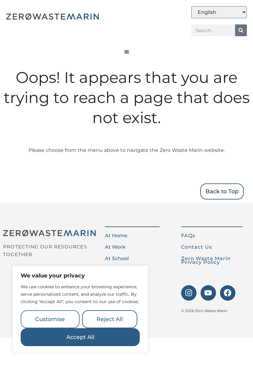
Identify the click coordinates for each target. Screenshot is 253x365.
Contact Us (196, 247)
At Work (115, 247)
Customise (50, 319)
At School (117, 258)
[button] (126, 51)
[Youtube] (208, 293)
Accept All (80, 337)
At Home (116, 235)
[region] (80, 309)
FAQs (188, 235)
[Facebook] (227, 293)
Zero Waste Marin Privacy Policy (206, 260)
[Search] (241, 30)
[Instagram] (189, 293)
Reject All (110, 319)
